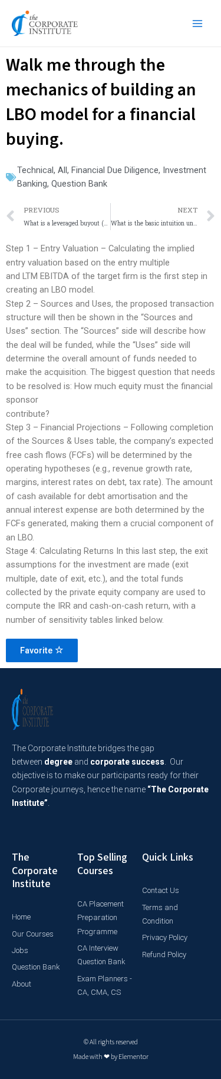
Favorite (37, 650)
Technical (35, 170)
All (62, 170)
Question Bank (79, 183)
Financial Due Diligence (115, 170)
